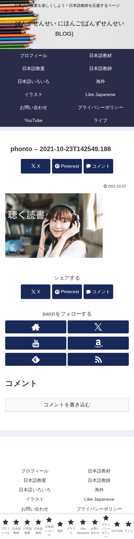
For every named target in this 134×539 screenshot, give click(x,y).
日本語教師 (99, 480)
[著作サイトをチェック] (35, 326)
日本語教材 (99, 470)
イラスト (35, 499)
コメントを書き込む (67, 404)
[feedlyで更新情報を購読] (35, 359)
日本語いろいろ (35, 489)
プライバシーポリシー (99, 508)
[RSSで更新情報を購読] (98, 359)
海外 (99, 489)
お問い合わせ (34, 508)
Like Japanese (99, 499)
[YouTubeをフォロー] (35, 343)
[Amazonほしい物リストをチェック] (98, 343)
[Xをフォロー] (98, 326)
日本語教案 (34, 480)
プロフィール (34, 470)
